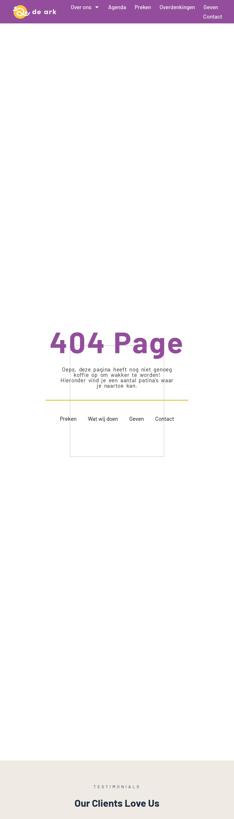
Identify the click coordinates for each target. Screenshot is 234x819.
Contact (212, 16)
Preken (143, 7)
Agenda (117, 7)
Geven (210, 7)
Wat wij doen (103, 418)
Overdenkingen (177, 7)
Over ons (81, 7)
